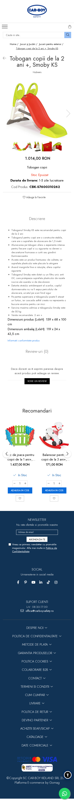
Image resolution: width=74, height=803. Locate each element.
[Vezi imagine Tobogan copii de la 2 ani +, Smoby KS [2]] (37, 146)
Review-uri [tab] (37, 351)
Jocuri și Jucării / (29, 44)
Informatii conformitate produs (23, 340)
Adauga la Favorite (35, 197)
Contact (35, 678)
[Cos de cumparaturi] (70, 27)
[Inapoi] (3, 58)
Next (68, 113)
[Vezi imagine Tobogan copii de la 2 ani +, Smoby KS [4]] (57, 146)
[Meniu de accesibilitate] (67, 775)
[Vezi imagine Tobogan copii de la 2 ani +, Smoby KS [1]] (27, 146)
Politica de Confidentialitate (35, 636)
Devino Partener (35, 720)
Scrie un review (37, 381)
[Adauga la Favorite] (20, 498)
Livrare (35, 703)
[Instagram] (56, 582)
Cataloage (35, 737)
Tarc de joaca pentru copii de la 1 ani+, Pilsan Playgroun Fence (20, 457)
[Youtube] (33, 582)
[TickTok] (48, 582)
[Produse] (5, 28)
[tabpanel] (37, 110)
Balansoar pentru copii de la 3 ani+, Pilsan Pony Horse (54, 457)
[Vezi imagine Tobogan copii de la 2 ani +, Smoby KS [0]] (17, 146)
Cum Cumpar (35, 695)
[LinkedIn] (41, 582)
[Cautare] (67, 35)
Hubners (37, 72)
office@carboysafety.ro (39, 611)
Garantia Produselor (35, 653)
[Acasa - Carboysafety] (37, 11)
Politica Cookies (35, 661)
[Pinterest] (25, 582)
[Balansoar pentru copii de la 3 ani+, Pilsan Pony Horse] (54, 435)
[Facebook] (18, 582)
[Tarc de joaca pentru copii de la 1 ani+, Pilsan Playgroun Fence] (20, 435)
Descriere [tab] (37, 219)
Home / (14, 44)
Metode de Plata (35, 644)
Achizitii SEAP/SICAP (35, 728)
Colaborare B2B (35, 669)
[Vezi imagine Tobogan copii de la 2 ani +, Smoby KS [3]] (47, 146)
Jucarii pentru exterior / (51, 44)
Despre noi (35, 627)
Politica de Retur (35, 712)
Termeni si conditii (35, 686)
